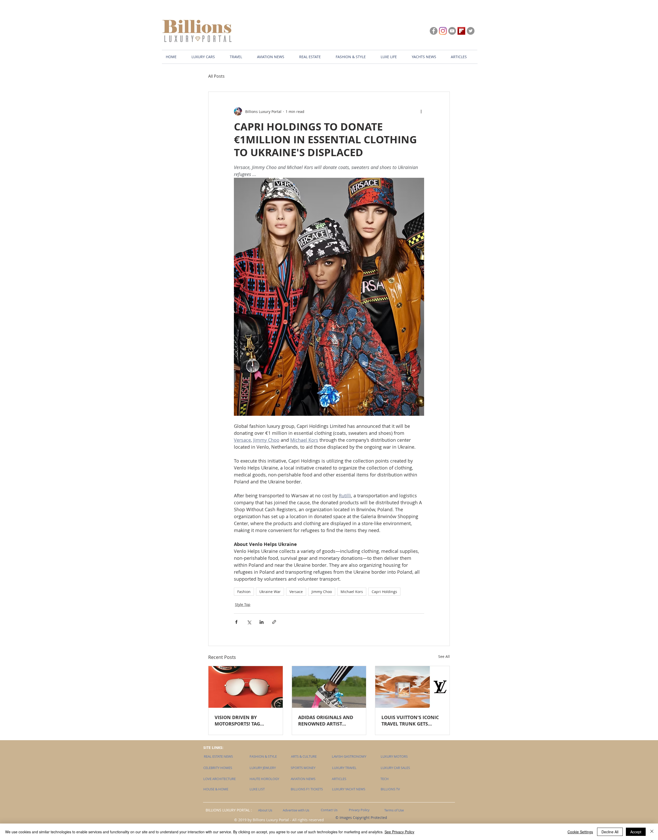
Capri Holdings (384, 591)
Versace (296, 591)
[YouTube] (452, 31)
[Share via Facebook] (236, 622)
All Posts (216, 76)
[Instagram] (443, 31)
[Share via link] (274, 622)
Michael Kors (352, 591)
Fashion (244, 591)
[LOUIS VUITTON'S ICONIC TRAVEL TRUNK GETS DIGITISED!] (412, 687)
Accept (635, 831)
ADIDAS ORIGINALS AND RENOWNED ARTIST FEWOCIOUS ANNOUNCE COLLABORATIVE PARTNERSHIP (326, 720)
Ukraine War (270, 591)
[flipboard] (461, 31)
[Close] (652, 832)
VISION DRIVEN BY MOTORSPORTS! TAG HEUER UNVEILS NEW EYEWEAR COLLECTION (240, 720)
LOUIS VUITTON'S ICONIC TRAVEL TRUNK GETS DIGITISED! (410, 720)
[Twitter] (470, 31)
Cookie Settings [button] (580, 831)
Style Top (242, 604)
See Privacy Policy (399, 831)
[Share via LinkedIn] (261, 622)
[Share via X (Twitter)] (248, 622)
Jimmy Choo (322, 591)
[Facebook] (433, 31)
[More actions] (421, 111)
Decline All (609, 831)
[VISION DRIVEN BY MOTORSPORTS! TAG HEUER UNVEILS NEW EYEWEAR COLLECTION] (245, 687)
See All (444, 656)
